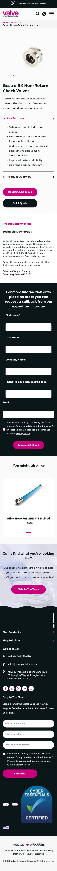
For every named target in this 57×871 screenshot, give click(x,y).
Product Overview (19, 176)
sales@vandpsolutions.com (23, 664)
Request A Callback (20, 192)
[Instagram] (12, 688)
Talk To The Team (28, 589)
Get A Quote (20, 203)
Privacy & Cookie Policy (39, 850)
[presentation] (23, 471)
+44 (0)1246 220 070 (19, 656)
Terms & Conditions (14, 850)
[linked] (24, 688)
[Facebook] (5, 688)
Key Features (15, 118)
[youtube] (31, 688)
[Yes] (4, 429)
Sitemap (39, 853)
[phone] (44, 13)
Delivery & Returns (23, 853)
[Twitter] (18, 688)
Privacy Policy (23, 433)
